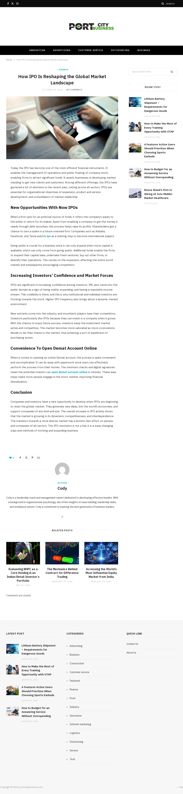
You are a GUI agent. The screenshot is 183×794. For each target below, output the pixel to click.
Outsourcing (120, 50)
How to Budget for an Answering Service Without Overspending (158, 173)
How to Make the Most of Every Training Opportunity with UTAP (160, 127)
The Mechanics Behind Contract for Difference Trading (62, 573)
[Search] (163, 3)
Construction (77, 663)
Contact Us (132, 643)
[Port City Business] (91, 26)
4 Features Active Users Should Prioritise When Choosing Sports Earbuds (38, 691)
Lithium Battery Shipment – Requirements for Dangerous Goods (39, 649)
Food (72, 698)
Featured (75, 680)
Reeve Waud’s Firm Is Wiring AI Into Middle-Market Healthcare (158, 194)
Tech (72, 759)
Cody (62, 488)
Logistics (75, 733)
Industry (74, 707)
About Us (131, 652)
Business (143, 50)
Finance (63, 69)
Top (181, 787)
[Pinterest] (32, 457)
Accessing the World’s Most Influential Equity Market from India (101, 573)
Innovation (37, 50)
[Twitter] (26, 457)
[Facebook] (20, 457)
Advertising (61, 50)
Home (9, 59)
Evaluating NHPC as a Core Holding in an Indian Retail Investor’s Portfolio (23, 574)
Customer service (90, 50)
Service (74, 750)
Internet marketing (80, 724)
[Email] (38, 457)
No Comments (74, 89)
